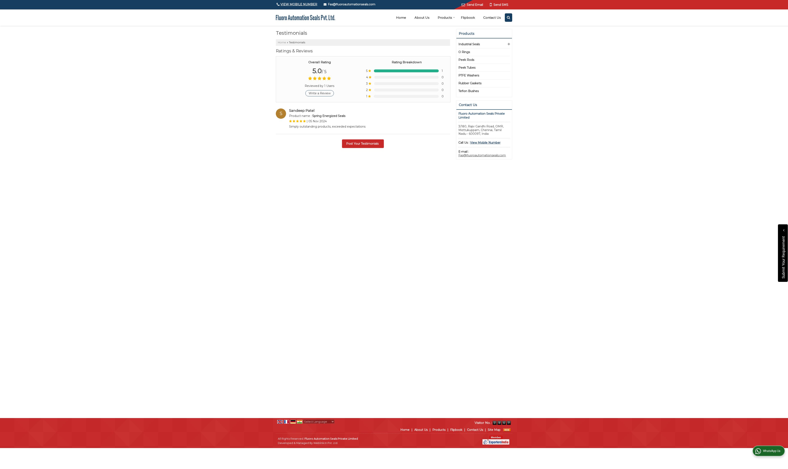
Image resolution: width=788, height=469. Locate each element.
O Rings (464, 52)
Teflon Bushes (468, 91)
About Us (422, 18)
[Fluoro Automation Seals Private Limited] (305, 17)
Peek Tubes (466, 67)
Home (401, 18)
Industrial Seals (469, 44)
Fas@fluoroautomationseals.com (351, 4)
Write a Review (320, 93)
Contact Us (492, 18)
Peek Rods (466, 60)
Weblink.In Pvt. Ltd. (325, 443)
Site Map (494, 430)
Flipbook (468, 18)
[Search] (508, 17)
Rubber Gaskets (469, 83)
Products (445, 18)
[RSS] (507, 430)
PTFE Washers (468, 75)
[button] (299, 4)
